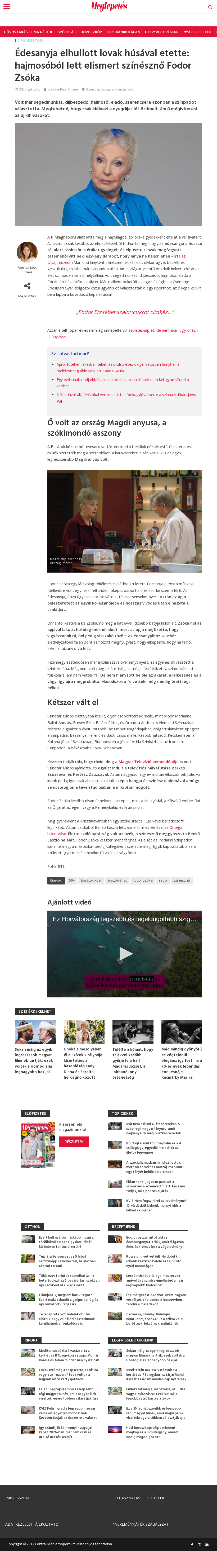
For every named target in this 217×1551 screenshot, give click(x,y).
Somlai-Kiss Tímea (63, 89)
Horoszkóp (91, 32)
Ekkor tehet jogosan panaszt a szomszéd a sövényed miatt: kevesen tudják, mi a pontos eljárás (155, 1187)
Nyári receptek (197, 32)
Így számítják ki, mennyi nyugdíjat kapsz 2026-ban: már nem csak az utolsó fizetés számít (66, 1433)
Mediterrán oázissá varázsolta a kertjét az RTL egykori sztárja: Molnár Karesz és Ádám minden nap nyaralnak (69, 1356)
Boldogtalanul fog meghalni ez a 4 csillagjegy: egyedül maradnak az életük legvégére (153, 1148)
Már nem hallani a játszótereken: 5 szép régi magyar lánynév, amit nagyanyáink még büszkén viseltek (153, 1129)
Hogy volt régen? (162, 32)
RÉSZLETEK (74, 1141)
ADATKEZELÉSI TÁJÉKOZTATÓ (31, 1524)
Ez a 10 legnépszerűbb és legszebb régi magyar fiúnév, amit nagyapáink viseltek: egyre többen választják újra (68, 1394)
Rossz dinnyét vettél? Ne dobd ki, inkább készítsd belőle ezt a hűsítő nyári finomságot (153, 1261)
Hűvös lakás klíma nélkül (28, 32)
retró (163, 880)
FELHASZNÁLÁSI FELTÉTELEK (138, 1497)
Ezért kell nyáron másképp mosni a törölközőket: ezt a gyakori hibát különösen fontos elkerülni (66, 1242)
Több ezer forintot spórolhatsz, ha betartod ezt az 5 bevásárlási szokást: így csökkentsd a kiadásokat (69, 1281)
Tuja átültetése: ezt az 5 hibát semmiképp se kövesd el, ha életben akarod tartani (67, 1261)
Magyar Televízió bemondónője (149, 761)
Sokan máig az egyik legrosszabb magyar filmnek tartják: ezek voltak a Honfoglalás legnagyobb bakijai (34, 1061)
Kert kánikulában (123, 32)
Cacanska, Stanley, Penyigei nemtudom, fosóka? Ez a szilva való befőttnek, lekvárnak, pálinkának (154, 1319)
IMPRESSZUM (17, 1497)
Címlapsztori (30, 40)
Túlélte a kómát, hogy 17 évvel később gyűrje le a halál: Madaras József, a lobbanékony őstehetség (132, 1064)
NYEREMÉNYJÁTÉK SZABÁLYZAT (140, 1524)
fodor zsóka (143, 880)
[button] (125, 954)
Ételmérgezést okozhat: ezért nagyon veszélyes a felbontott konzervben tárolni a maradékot (156, 1300)
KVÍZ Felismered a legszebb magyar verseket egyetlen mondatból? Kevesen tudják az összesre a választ (68, 1413)
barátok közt (91, 880)
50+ (72, 880)
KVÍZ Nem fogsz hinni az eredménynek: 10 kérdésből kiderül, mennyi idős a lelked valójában (156, 1206)
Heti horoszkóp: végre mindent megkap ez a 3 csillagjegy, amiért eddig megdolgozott (152, 1433)
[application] (124, 954)
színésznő (181, 880)
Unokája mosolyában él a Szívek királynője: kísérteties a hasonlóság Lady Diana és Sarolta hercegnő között (83, 1064)
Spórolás (67, 32)
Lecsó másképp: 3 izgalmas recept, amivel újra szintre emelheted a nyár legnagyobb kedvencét (154, 1281)
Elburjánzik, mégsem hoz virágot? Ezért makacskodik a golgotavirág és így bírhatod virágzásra (68, 1300)
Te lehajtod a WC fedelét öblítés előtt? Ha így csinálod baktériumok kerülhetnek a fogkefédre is (67, 1319)
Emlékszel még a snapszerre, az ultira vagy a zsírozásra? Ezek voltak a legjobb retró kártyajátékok (68, 1375)
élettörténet (117, 880)
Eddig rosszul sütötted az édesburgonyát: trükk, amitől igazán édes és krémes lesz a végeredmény (155, 1242)
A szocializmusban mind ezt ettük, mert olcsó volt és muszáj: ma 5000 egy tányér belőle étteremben (154, 1167)
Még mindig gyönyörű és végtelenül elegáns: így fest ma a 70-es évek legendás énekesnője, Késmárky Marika (181, 1064)
